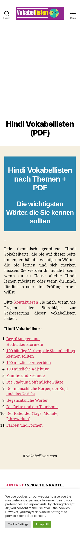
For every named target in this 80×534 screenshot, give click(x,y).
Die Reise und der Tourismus (32, 407)
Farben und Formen (24, 425)
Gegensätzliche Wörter (27, 400)
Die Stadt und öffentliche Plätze (34, 382)
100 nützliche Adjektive (27, 369)
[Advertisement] (40, 77)
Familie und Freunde (25, 375)
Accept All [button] (42, 524)
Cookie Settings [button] (18, 524)
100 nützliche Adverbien (28, 362)
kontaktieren (26, 302)
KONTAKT (14, 485)
